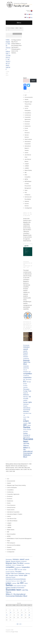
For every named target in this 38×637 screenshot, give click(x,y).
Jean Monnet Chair (11, 518)
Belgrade (25, 353)
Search (25, 78)
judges (26, 421)
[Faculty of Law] (19, 4)
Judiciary (25, 423)
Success (28, 439)
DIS (24, 379)
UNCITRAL (26, 443)
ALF (26, 95)
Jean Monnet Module (12, 520)
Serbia (26, 427)
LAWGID (27, 166)
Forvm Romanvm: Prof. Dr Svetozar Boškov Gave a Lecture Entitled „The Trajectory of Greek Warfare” (8, 54)
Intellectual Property (25, 405)
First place (26, 389)
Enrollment (27, 121)
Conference (26, 375)
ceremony (26, 368)
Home (12, 28)
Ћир (27, 14)
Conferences (28, 115)
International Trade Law (27, 414)
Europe (25, 383)
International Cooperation (13, 512)
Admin (7, 75)
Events (26, 128)
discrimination (28, 379)
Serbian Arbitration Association (27, 430)
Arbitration (26, 347)
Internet (25, 417)
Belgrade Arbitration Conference (26, 356)
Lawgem (27, 163)
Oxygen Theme (14, 631)
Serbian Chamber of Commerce (26, 435)
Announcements (29, 97)
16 (6, 615)
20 (21, 615)
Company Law (26, 371)
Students (27, 201)
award (25, 349)
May (21, 28)
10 (10, 612)
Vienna (26, 445)
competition (27, 373)
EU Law (29, 382)
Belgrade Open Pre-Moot (27, 362)
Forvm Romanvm (17, 33)
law (29, 423)
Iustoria (26, 152)
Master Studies (28, 170)
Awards (26, 99)
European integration (25, 386)
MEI (26, 172)
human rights (27, 402)
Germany (25, 396)
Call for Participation (12, 487)
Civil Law (25, 369)
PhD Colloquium (11, 543)
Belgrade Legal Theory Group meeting (28, 104)
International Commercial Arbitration (26, 409)
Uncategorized (28, 208)
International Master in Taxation (28, 148)
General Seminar (11, 507)
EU (24, 381)
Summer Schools (11, 549)
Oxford (29, 425)
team (25, 441)
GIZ (30, 396)
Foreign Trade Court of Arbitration (27, 393)
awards (25, 351)
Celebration (26, 366)
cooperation (27, 377)
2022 (17, 28)
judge (24, 419)
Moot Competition (11, 534)
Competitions (28, 112)
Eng (31, 14)
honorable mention (25, 399)
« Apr (17, 624)
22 (29, 615)
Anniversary (26, 345)
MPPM (26, 179)
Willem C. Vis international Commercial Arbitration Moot (28, 452)
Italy (28, 417)
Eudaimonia (27, 126)
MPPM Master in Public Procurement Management (19, 538)
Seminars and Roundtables (13, 545)
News (26, 190)
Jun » (20, 624)
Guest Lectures (28, 139)
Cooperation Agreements (13, 494)
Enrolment (27, 124)
